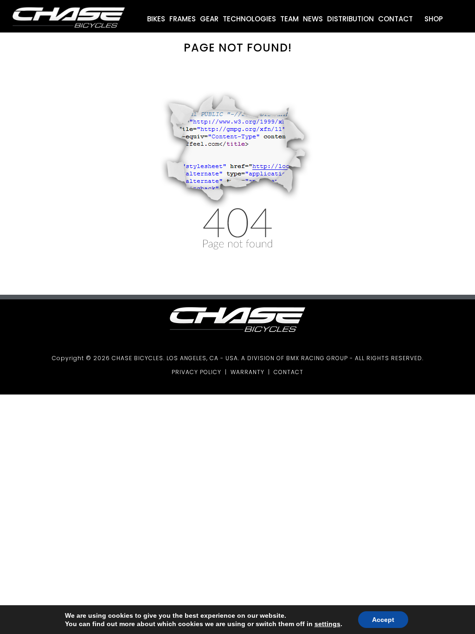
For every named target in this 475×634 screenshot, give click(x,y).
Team (289, 19)
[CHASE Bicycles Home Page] (69, 30)
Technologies (249, 19)
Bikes (156, 19)
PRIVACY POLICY (196, 372)
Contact (395, 19)
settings (327, 624)
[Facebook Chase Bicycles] (458, 21)
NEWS (313, 19)
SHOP (433, 19)
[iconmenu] (449, 21)
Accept (383, 619)
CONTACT (288, 372)
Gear (209, 19)
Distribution (350, 19)
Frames (182, 19)
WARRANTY (247, 372)
